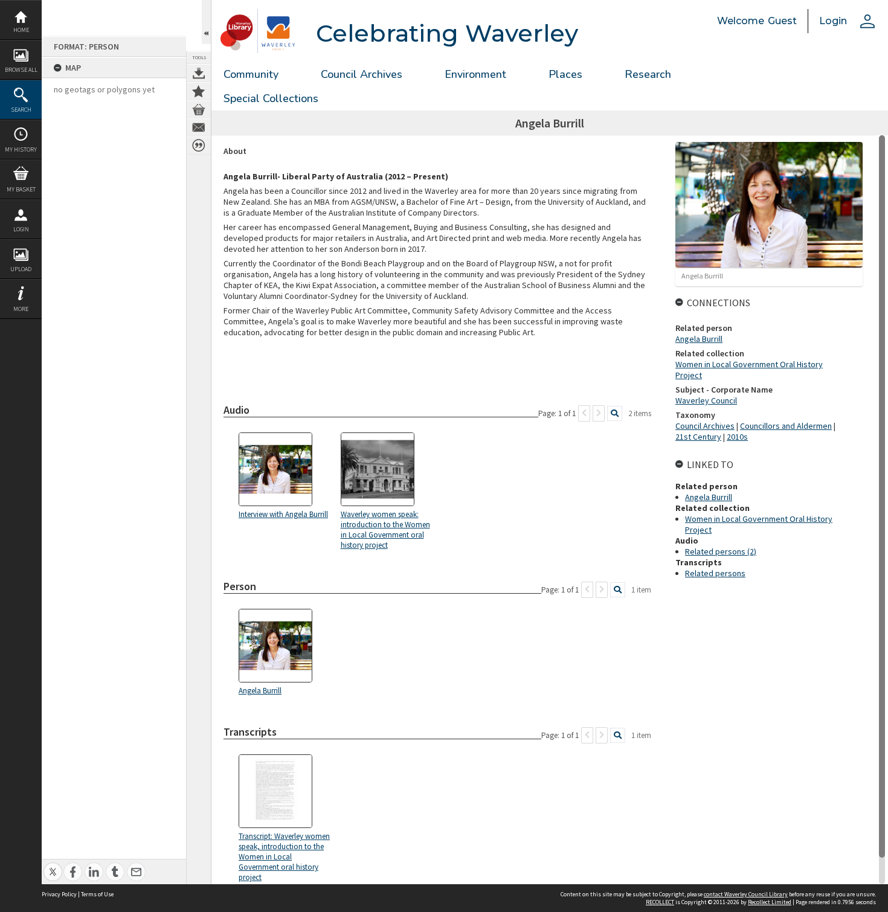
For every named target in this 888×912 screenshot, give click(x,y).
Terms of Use (97, 894)
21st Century (698, 436)
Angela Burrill (698, 338)
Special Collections (271, 98)
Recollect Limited (769, 902)
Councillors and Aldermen (786, 425)
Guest (782, 21)
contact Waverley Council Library (746, 894)
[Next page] (599, 413)
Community (251, 74)
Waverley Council (706, 400)
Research (648, 74)
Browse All (21, 70)
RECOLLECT (660, 902)
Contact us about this (199, 127)
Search (21, 110)
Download (199, 73)
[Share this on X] (52, 865)
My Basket (21, 189)
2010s (737, 436)
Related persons (715, 573)
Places (565, 74)
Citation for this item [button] (199, 145)
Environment (475, 74)
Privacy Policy (59, 894)
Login (21, 229)
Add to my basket (199, 109)
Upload (20, 269)
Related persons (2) (720, 551)
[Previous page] (584, 413)
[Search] (614, 413)
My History (21, 149)
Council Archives (361, 74)
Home (21, 30)
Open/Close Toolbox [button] (206, 22)
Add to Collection (199, 91)
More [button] (20, 309)
